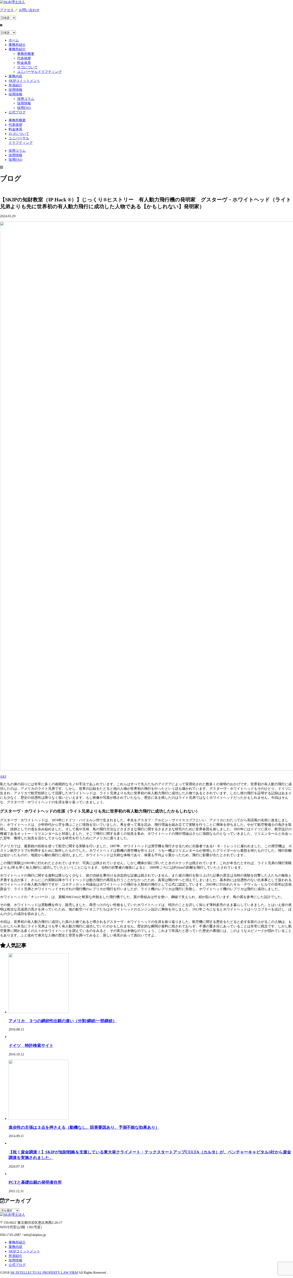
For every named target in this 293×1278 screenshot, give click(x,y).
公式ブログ (17, 1265)
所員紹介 (15, 1256)
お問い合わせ (29, 10)
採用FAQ (24, 108)
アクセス (7, 10)
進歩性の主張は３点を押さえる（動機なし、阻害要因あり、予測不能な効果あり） (84, 1127)
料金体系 (24, 63)
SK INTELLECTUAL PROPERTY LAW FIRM (44, 1272)
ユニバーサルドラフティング (39, 72)
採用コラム (25, 99)
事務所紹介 (17, 1242)
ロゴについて (27, 67)
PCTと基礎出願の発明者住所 (35, 1182)
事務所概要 (25, 54)
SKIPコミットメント (24, 1251)
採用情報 (24, 103)
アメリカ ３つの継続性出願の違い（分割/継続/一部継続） (63, 1021)
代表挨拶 (24, 58)
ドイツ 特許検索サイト (31, 1045)
